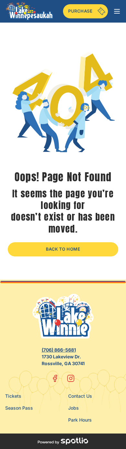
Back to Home (63, 249)
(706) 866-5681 (59, 350)
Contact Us (80, 396)
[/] (29, 11)
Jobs (73, 408)
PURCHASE (80, 11)
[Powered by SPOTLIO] (63, 441)
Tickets (13, 396)
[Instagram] (71, 378)
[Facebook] (55, 378)
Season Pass (19, 408)
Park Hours (80, 420)
